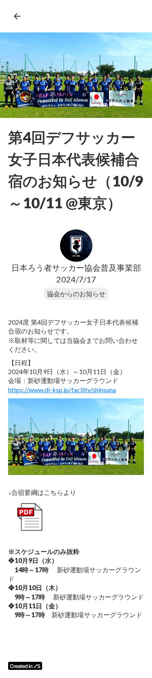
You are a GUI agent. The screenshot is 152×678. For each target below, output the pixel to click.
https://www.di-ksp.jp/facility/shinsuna (62, 390)
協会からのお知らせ (76, 293)
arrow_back (17, 16)
